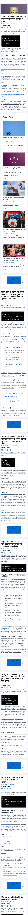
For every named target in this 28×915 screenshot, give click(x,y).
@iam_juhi (16, 357)
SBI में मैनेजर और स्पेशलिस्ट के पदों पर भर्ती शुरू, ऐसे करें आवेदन (14, 871)
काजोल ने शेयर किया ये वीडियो (10, 702)
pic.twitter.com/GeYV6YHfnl (12, 615)
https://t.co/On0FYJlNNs (11, 396)
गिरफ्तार (2, 501)
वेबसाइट (2, 826)
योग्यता (8, 43)
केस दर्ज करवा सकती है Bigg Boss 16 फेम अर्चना (16, 570)
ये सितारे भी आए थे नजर (11, 703)
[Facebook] (2, 27)
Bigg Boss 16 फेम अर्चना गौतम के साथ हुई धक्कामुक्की (13, 568)
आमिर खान (3, 326)
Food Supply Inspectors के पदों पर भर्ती (11, 40)
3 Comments (5, 141)
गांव (2, 512)
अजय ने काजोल (22, 385)
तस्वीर (22, 336)
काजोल (16, 706)
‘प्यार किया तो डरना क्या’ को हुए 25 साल (10, 700)
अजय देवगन (22, 324)
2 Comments (5, 233)
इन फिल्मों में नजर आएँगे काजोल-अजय (12, 319)
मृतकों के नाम (9, 465)
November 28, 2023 (10, 401)
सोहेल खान (6, 753)
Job (9, 141)
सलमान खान (8, 706)
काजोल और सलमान (6, 725)
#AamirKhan (8, 359)
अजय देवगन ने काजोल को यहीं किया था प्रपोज (13, 318)
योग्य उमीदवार (7, 824)
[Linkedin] (10, 27)
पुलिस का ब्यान (7, 464)
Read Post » (5, 150)
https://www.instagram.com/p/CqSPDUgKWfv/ (11, 745)
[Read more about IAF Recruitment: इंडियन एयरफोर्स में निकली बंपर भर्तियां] (14, 128)
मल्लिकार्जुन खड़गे (7, 628)
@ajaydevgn (10, 357)
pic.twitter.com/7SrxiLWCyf (11, 361)
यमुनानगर (3, 494)
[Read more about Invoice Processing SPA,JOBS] (14, 159)
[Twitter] (5, 27)
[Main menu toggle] (14, 1)
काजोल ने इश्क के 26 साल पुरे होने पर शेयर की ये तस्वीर (12, 316)
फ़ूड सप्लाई (3, 101)
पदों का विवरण (7, 42)
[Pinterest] (7, 27)
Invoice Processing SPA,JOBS (11, 168)
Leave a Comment (13, 23)
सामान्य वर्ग (24, 101)
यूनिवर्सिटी (3, 86)
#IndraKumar (14, 359)
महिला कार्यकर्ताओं (4, 582)
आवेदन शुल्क (11, 45)
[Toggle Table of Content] (17, 39)
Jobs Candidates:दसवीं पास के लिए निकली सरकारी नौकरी (14, 801)
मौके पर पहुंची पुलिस (6, 462)
